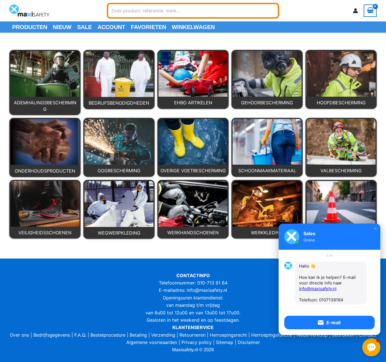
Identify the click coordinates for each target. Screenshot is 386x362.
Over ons (19, 335)
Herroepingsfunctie (271, 335)
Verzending (163, 335)
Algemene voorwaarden (151, 342)
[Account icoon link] (355, 10)
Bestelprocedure (107, 335)
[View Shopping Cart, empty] (370, 11)
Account (111, 27)
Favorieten (148, 27)
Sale (84, 27)
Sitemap (224, 342)
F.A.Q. (80, 335)
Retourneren (192, 335)
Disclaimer (249, 342)
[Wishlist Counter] (286, 10)
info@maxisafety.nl (207, 290)
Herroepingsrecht (228, 335)
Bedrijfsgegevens (51, 335)
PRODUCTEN (29, 27)
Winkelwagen (193, 27)
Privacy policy (196, 342)
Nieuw (62, 27)
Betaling (138, 335)
